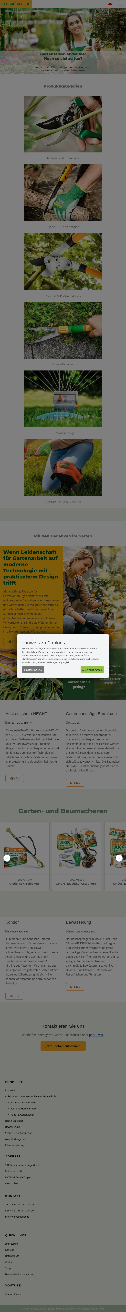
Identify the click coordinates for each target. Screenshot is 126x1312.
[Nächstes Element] (119, 858)
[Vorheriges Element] (6, 858)
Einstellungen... (33, 669)
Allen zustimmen (92, 669)
